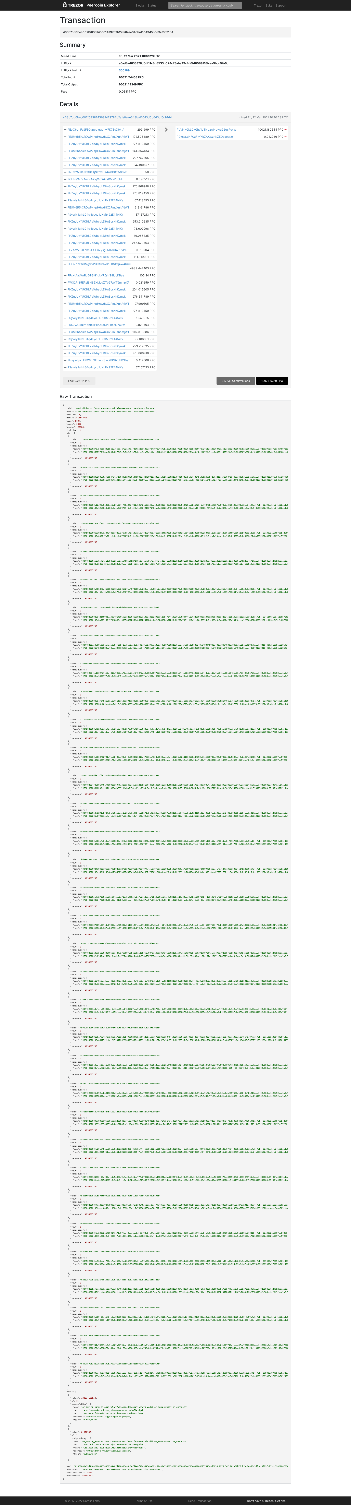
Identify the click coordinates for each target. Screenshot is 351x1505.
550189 (124, 70)
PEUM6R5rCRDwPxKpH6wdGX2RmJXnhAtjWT (98, 136)
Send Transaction (199, 1501)
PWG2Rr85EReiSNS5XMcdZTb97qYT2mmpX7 (98, 282)
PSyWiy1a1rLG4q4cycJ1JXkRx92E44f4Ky (95, 200)
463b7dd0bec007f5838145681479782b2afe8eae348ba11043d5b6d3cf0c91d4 (117, 117)
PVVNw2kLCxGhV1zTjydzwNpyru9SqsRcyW (206, 129)
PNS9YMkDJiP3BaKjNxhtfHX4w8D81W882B (97, 172)
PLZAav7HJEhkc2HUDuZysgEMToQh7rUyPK (97, 250)
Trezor (258, 5)
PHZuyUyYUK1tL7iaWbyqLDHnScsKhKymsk (96, 143)
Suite (269, 5)
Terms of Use (144, 1501)
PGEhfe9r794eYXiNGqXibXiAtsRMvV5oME (95, 179)
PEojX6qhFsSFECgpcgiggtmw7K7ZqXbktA (95, 129)
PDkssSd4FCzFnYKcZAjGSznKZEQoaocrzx (205, 136)
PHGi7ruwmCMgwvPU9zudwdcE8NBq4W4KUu (99, 264)
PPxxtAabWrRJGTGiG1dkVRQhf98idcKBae (95, 275)
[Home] (73, 5)
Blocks (140, 5)
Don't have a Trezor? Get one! (266, 1501)
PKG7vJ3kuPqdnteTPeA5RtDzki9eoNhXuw (96, 324)
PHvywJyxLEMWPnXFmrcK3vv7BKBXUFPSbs (97, 360)
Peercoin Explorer (103, 5)
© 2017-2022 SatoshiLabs (82, 1501)
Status (152, 5)
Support (281, 5)
